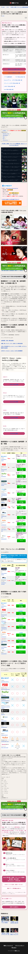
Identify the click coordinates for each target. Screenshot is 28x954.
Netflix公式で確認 (14, 433)
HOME (3, 7)
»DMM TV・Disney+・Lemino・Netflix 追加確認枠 (11, 350)
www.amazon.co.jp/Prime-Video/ (4, 495)
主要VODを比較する (14, 907)
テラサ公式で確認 (21, 524)
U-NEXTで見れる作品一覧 (9, 86)
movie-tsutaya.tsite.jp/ (5, 700)
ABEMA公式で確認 (21, 502)
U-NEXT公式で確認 (21, 461)
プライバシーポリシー (19, 945)
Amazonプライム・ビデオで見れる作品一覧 (13, 80)
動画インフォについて (8, 945)
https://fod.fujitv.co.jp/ (5, 689)
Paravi (22, 540)
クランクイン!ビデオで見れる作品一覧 (12, 83)
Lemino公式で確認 (14, 417)
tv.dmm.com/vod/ (4, 735)
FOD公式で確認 (21, 469)
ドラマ (7, 7)
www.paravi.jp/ (4, 538)
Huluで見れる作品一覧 (8, 89)
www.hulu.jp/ (3, 476)
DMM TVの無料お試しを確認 (14, 72)
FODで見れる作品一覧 (20, 76)
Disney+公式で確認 (14, 401)
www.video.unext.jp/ (5, 681)
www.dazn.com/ (4, 727)
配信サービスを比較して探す (14, 69)
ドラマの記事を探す (8, 76)
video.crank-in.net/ (4, 747)
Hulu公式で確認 (21, 476)
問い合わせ (14, 947)
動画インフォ (17, 950)
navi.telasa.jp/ (3, 524)
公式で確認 (21, 494)
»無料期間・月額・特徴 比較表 (7, 340)
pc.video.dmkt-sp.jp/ (5, 741)
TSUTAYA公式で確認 (21, 486)
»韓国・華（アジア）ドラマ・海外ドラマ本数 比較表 (12, 343)
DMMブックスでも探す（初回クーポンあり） (14, 884)
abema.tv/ (3, 502)
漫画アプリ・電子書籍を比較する (14, 888)
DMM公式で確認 (21, 583)
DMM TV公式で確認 (14, 384)
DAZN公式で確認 (21, 507)
